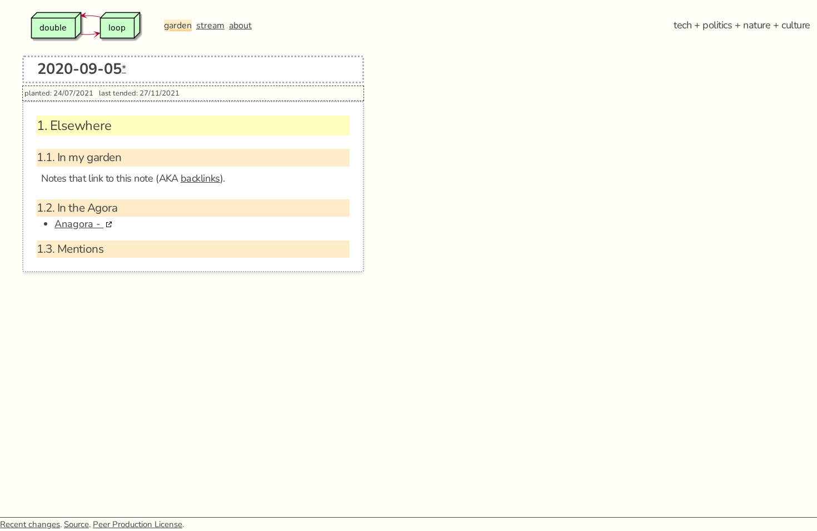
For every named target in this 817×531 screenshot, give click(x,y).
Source (76, 524)
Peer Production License (137, 524)
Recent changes (30, 524)
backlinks (200, 178)
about (240, 25)
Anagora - (78, 224)
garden (178, 25)
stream (210, 25)
